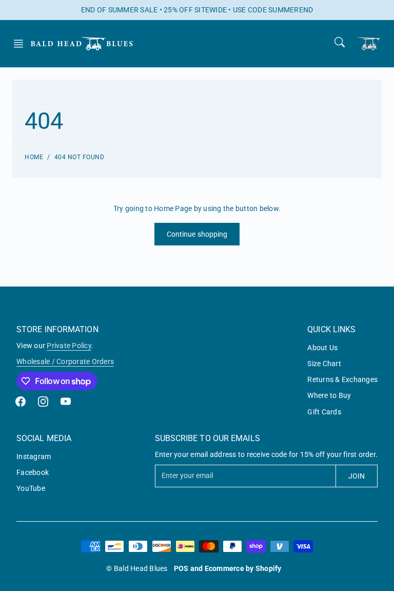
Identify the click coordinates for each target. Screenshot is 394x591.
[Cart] (369, 43)
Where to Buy (329, 395)
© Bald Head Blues (136, 568)
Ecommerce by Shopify (243, 568)
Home (34, 157)
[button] (21, 43)
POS (181, 568)
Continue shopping (197, 234)
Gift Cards (324, 412)
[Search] (339, 42)
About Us (322, 348)
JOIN (356, 476)
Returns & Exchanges (342, 379)
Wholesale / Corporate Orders (65, 361)
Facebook (32, 472)
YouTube (30, 488)
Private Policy (69, 345)
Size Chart (324, 363)
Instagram (33, 456)
